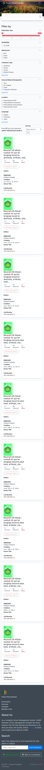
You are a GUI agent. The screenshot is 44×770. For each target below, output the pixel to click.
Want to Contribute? (32, 755)
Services (5, 704)
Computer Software (10, 89)
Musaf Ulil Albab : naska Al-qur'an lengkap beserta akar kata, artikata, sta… (14, 339)
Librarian (5, 707)
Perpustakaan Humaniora (12, 102)
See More (5, 75)
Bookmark (16, 162)
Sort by (27, 126)
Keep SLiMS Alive (12, 755)
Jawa (5, 119)
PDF (5, 53)
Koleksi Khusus (8, 72)
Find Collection (35, 747)
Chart (5, 87)
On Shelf (6, 45)
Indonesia (7, 117)
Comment (7, 162)
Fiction (6, 68)
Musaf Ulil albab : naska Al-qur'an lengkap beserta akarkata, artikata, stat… (15, 154)
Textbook (7, 66)
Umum (6, 70)
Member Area (7, 709)
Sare (23, 162)
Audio (5, 55)
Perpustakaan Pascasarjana (13, 105)
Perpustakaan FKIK (10, 100)
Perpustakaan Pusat (10, 107)
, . (11, 166)
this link (32, 728)
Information (6, 702)
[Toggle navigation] (39, 3)
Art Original (7, 85)
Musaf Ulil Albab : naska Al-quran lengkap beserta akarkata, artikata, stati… (13, 277)
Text (5, 83)
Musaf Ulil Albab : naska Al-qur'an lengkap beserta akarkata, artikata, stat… (15, 215)
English (6, 115)
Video (5, 58)
